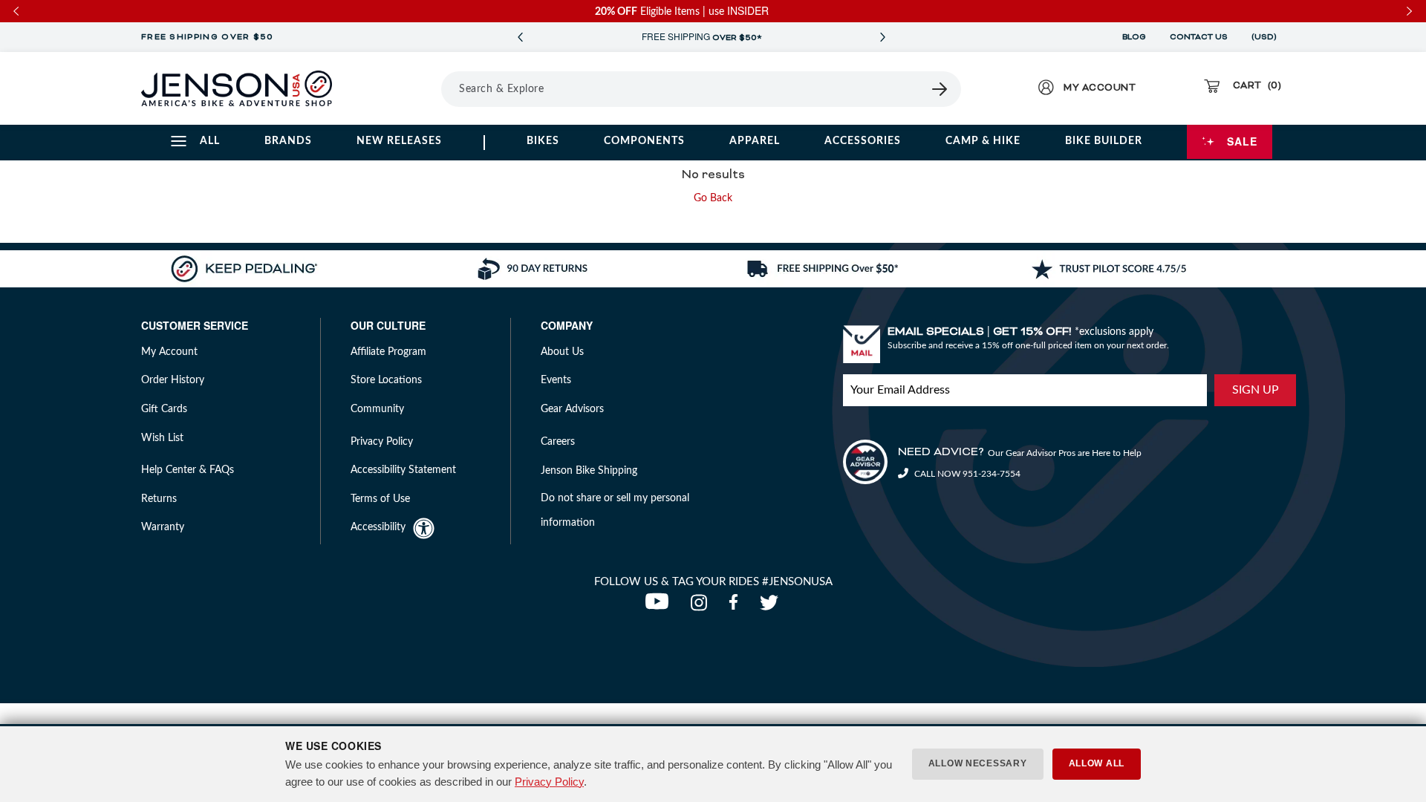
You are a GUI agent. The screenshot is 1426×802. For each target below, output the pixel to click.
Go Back (713, 198)
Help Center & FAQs (187, 470)
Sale (1242, 141)
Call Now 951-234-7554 (966, 473)
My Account (169, 352)
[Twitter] (771, 607)
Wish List (162, 438)
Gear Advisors (572, 409)
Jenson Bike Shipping (589, 471)
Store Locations (386, 380)
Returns (159, 499)
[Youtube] (660, 607)
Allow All (1096, 763)
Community (377, 409)
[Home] (236, 88)
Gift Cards (164, 409)
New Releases (399, 141)
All (210, 141)
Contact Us (1199, 37)
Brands (288, 141)
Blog (1134, 37)
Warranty (162, 527)
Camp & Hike (982, 141)
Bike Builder (1103, 141)
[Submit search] (940, 89)
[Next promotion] (882, 37)
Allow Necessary (977, 763)
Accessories (862, 141)
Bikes (543, 141)
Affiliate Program (388, 352)
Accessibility (378, 527)
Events (556, 380)
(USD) (1266, 37)
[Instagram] (702, 607)
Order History (172, 380)
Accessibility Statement (403, 470)
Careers (558, 442)
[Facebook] (737, 607)
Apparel (754, 141)
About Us (562, 352)
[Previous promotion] (520, 37)
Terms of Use (380, 499)
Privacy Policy (549, 781)
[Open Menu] (400, 88)
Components (644, 141)
